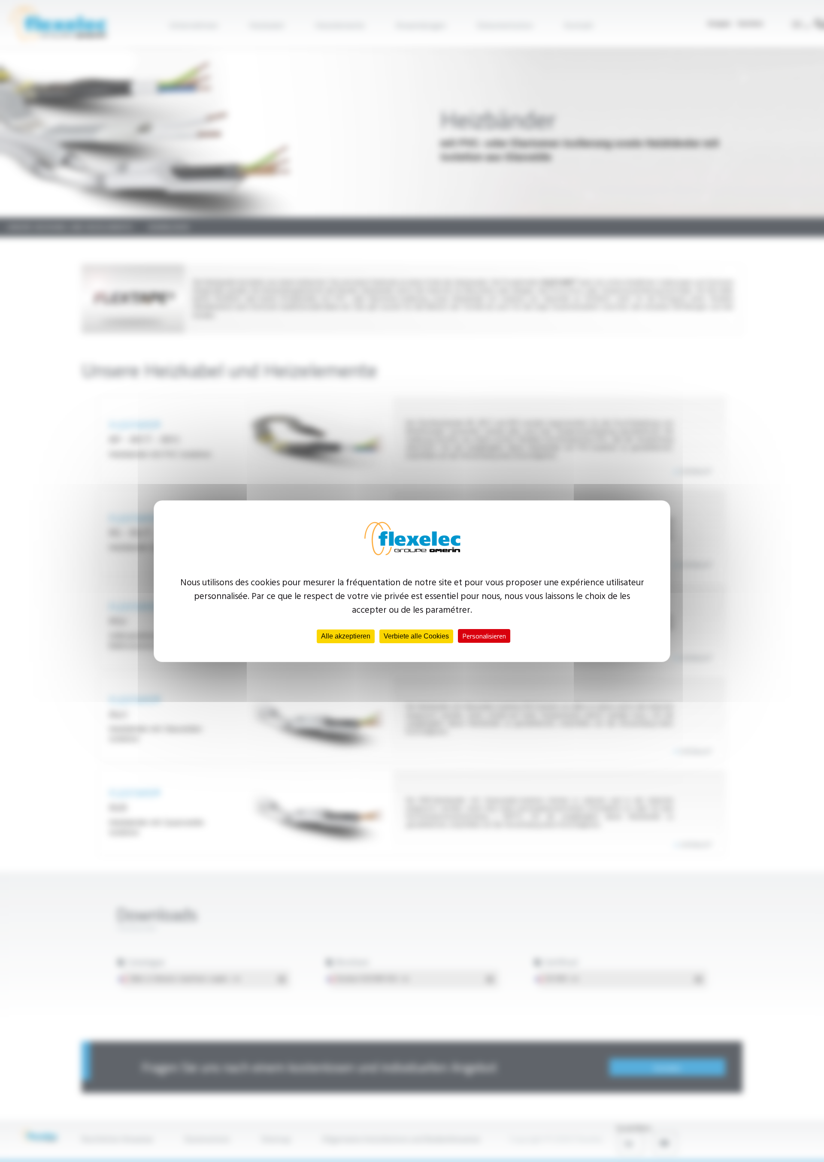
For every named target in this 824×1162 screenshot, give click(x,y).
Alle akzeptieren (345, 636)
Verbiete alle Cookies (416, 636)
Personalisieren (484, 636)
